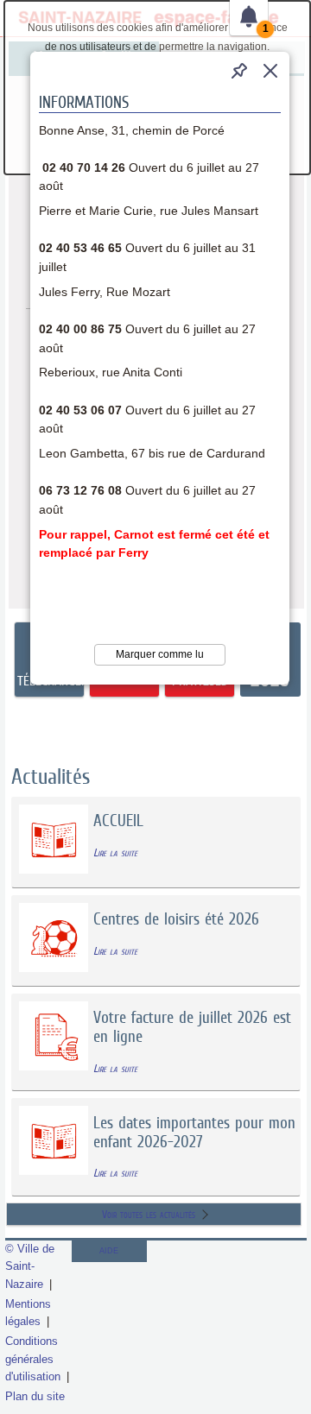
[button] (270, 70)
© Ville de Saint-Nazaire (29, 1266)
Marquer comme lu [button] (160, 654)
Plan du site (35, 1396)
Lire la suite (115, 852)
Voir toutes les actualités (148, 1214)
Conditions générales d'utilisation (32, 1358)
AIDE (108, 1251)
